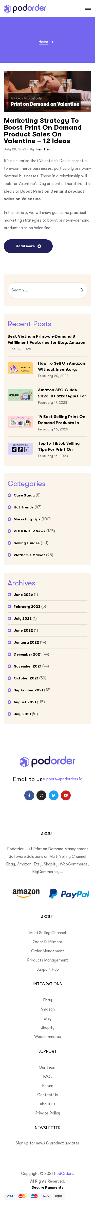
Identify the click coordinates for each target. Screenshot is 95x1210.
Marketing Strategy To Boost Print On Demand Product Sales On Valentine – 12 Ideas (43, 131)
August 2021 (25, 702)
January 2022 (26, 642)
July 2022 (23, 618)
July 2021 (22, 714)
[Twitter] (54, 795)
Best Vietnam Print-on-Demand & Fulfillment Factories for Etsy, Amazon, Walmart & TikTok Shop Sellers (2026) (47, 340)
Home (43, 42)
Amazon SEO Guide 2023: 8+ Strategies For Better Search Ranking (62, 393)
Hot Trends (24, 507)
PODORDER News (29, 531)
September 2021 (28, 690)
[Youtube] (66, 795)
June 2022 (23, 630)
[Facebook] (29, 795)
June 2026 (23, 595)
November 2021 (27, 666)
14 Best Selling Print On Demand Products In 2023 (61, 420)
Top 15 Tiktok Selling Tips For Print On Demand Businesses (59, 447)
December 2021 (28, 654)
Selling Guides (27, 543)
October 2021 (26, 678)
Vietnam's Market (29, 555)
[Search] (81, 290)
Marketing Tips (27, 519)
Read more (25, 246)
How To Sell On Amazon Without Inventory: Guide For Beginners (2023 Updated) (61, 367)
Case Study (24, 495)
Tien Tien (43, 149)
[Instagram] (41, 795)
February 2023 (27, 606)
